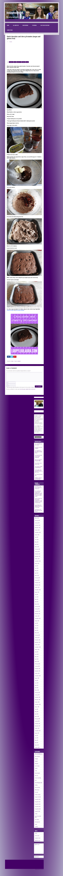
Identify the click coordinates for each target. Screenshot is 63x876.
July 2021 (36, 623)
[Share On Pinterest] (14, 357)
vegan (27, 62)
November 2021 (37, 613)
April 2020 (36, 659)
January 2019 (37, 694)
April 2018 (36, 714)
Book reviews (25, 25)
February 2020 (37, 663)
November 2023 (37, 556)
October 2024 (37, 530)
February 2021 (37, 635)
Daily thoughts (37, 773)
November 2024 (37, 527)
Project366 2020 (38, 808)
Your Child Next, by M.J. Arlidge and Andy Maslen (38, 451)
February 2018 (37, 718)
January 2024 (37, 551)
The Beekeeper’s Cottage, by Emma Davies (38, 501)
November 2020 (37, 642)
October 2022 (37, 587)
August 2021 (37, 620)
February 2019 (37, 692)
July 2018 (36, 709)
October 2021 (37, 616)
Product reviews (37, 794)
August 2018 (37, 706)
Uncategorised (37, 821)
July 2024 (36, 537)
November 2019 (37, 671)
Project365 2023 (37, 806)
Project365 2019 (37, 799)
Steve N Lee (37, 486)
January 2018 (37, 721)
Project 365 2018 (38, 797)
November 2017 (37, 725)
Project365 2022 (37, 804)
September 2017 (37, 730)
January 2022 (37, 608)
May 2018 (36, 711)
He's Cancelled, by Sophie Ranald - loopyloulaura (38, 492)
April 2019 (36, 687)
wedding (36, 826)
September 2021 (37, 618)
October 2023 (37, 558)
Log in (36, 833)
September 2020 (38, 647)
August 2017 (37, 733)
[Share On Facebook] (8, 357)
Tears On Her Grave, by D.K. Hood (38, 464)
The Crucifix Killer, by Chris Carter (38, 444)
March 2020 (37, 661)
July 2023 (36, 565)
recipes (12, 361)
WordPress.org (37, 840)
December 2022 (37, 582)
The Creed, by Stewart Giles (39, 475)
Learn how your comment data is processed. (27, 389)
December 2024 (37, 525)
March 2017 (37, 745)
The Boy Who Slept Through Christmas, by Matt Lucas (39, 471)
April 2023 (36, 573)
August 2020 (37, 649)
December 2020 (37, 639)
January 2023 (37, 580)
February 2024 (37, 549)
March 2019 (37, 690)
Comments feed (37, 838)
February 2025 (37, 520)
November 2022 (37, 585)
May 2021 (36, 628)
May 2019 (36, 685)
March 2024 (37, 546)
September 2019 (37, 675)
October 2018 (37, 702)
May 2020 (36, 656)
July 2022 (36, 594)
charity (36, 768)
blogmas (36, 761)
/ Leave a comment (17, 361)
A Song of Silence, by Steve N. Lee (38, 487)
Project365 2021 (37, 801)
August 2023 (37, 563)
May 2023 (36, 570)
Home (8, 25)
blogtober (36, 763)
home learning (37, 787)
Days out (36, 775)
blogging (36, 758)
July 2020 (36, 651)
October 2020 (37, 644)
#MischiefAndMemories (39, 754)
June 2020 (37, 654)
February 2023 (37, 577)
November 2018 (37, 699)
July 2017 (36, 735)
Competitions (10, 30)
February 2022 (37, 606)
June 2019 (36, 682)
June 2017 (36, 737)
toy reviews (37, 819)
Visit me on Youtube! (45, 25)
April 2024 (36, 544)
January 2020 (37, 666)
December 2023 (37, 553)
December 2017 (37, 723)
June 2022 (36, 596)
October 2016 (37, 747)
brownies (11, 62)
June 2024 (36, 539)
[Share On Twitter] (11, 357)
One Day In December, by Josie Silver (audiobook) (38, 456)
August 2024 (37, 534)
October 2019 (37, 673)
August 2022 (37, 592)
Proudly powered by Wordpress (39, 869)
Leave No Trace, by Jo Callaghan (38, 448)
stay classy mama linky (38, 817)
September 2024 (38, 532)
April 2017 (36, 742)
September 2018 (37, 704)
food (35, 780)
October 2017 (37, 728)
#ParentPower (37, 756)
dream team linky (38, 777)
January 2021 (37, 637)
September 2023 (38, 561)
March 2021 (37, 632)
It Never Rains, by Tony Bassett (38, 510)
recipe (23, 62)
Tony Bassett (37, 509)
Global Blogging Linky (38, 782)
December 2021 (37, 611)
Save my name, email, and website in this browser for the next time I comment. (20, 387)
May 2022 (36, 599)
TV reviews (34, 25)
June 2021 (36, 625)
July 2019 (36, 680)
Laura (11, 41)
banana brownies (10, 310)
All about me (16, 25)
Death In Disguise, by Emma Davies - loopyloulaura (38, 499)
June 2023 (36, 568)
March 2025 (37, 518)
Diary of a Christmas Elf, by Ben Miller (38, 460)
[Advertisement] (24, 51)
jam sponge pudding (19, 310)
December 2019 (37, 668)
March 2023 (37, 575)
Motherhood (37, 789)
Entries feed (37, 835)
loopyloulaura (14, 12)
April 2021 (36, 630)
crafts (36, 770)
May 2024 (36, 542)
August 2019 (37, 678)
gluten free (19, 62)
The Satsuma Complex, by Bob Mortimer (39, 467)
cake (15, 62)
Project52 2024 (37, 811)
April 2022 (36, 601)
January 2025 (37, 522)
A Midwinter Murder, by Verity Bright (38, 478)
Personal (36, 792)
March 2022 (37, 604)
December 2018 (37, 697)
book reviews (37, 765)
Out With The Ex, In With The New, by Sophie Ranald (38, 495)
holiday (36, 785)
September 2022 (38, 589)
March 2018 (37, 716)
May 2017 (36, 740)
